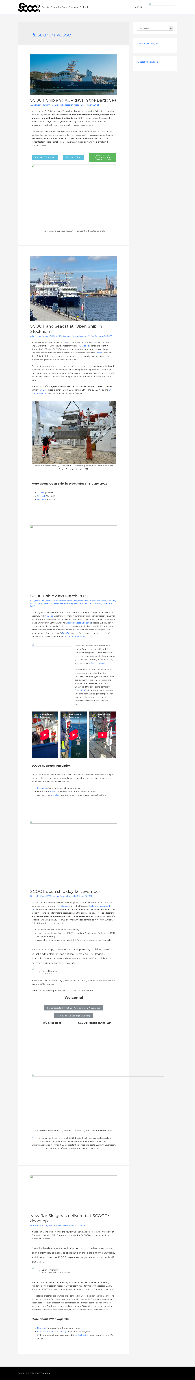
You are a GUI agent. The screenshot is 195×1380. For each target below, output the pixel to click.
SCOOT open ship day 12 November (65, 891)
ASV (32, 336)
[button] (45, 157)
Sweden (72, 1225)
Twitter (52, 791)
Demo (38, 336)
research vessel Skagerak (79, 623)
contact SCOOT (82, 1335)
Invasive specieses (97, 601)
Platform (46, 105)
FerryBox (66, 633)
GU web (41, 492)
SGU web (41, 499)
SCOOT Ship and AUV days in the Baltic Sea (73, 100)
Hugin (38, 105)
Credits (46, 1373)
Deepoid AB (80, 690)
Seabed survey (66, 603)
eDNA (49, 601)
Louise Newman (49, 971)
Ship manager (47, 973)
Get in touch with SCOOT (79, 636)
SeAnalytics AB (98, 663)
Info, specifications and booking (51, 1331)
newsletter (56, 795)
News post (42, 1328)
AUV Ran (49, 616)
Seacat (99, 353)
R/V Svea (43, 390)
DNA (43, 601)
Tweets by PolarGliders (147, 62)
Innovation (83, 601)
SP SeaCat (93, 336)
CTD (32, 601)
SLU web (41, 496)
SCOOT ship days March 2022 (59, 596)
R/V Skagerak (57, 105)
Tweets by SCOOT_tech (148, 43)
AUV (32, 105)
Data (37, 601)
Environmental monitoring (65, 601)
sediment (78, 603)
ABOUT (138, 7)
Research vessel (71, 105)
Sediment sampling (93, 603)
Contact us (42, 788)
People (45, 336)
